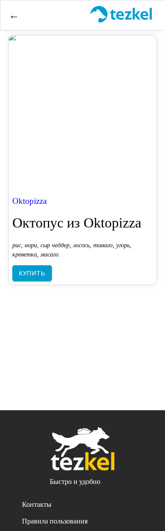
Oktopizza (29, 201)
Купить (32, 273)
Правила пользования (55, 521)
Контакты (36, 504)
